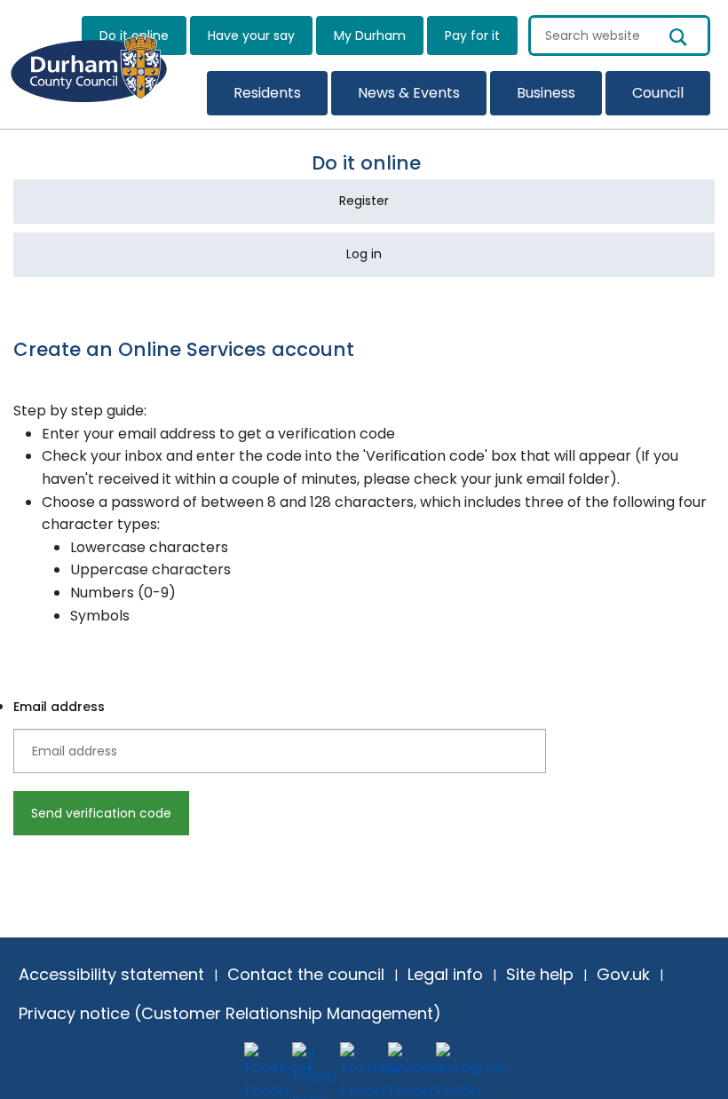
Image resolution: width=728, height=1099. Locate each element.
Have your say (251, 35)
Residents (267, 93)
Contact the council (305, 974)
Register (364, 201)
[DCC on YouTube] (359, 1061)
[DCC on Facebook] (263, 1061)
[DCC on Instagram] (455, 1061)
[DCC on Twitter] (311, 1061)
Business (546, 93)
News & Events (409, 93)
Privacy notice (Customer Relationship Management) (230, 1013)
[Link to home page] (99, 62)
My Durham (370, 35)
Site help (540, 974)
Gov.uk (623, 974)
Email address (59, 707)
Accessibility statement (111, 974)
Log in (364, 254)
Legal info (445, 974)
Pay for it (472, 35)
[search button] (689, 35)
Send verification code (101, 813)
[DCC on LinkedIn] (407, 1061)
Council (658, 93)
